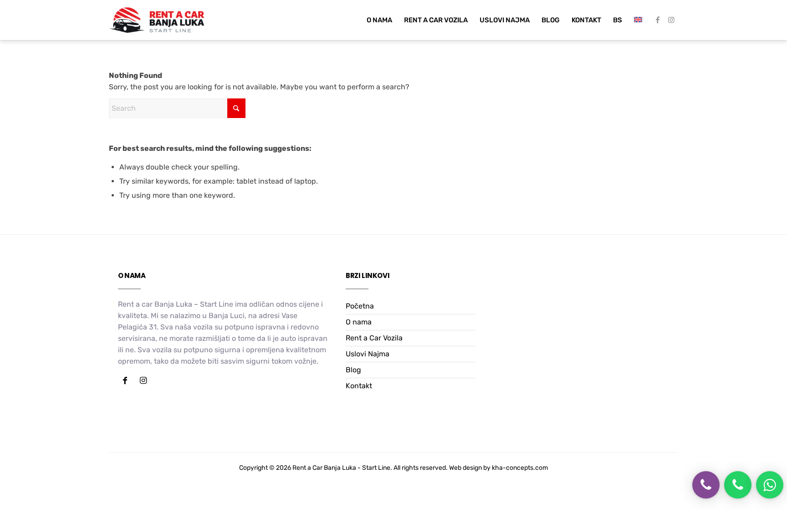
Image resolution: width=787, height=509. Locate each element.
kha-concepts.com (520, 468)
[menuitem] (379, 20)
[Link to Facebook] (657, 19)
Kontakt (359, 385)
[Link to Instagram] (671, 19)
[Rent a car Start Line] (156, 20)
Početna (360, 306)
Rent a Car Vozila (374, 338)
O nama (359, 322)
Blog (353, 369)
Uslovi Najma (367, 354)
